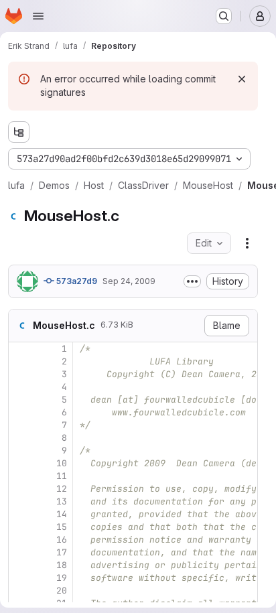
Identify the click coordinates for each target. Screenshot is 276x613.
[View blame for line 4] (20, 387)
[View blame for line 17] (20, 552)
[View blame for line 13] (20, 501)
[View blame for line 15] (20, 527)
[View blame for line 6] (20, 412)
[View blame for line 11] (20, 476)
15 (61, 527)
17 (61, 552)
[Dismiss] (242, 79)
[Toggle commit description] (192, 281)
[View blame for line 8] (20, 437)
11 (61, 476)
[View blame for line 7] (20, 425)
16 (61, 539)
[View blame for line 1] (20, 348)
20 (61, 590)
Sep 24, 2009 (128, 281)
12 (61, 488)
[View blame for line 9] (20, 450)
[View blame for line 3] (20, 374)
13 (61, 501)
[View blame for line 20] (20, 590)
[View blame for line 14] (20, 514)
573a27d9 (75, 281)
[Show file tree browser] (18, 132)
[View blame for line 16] (20, 539)
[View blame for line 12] (20, 488)
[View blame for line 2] (20, 361)
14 (61, 514)
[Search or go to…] (224, 16)
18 (61, 565)
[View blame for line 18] (20, 565)
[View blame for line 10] (20, 463)
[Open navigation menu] (38, 16)
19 (61, 578)
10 (61, 463)
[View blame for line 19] (20, 577)
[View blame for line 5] (20, 399)
